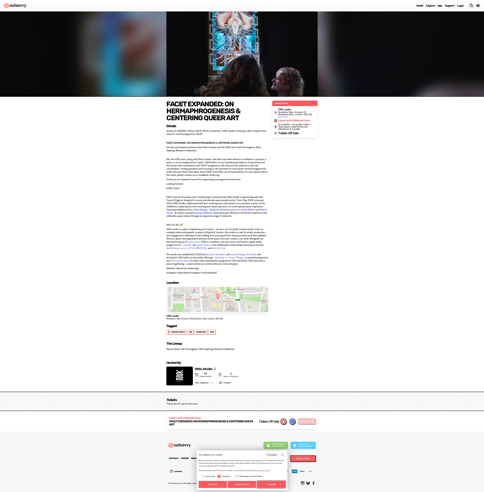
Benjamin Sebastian (216, 254)
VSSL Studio (203, 369)
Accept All (271, 484)
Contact (173, 458)
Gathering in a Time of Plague (229, 257)
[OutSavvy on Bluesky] (308, 483)
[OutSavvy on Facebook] (313, 483)
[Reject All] (282, 454)
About (194, 458)
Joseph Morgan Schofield (243, 254)
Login (460, 5)
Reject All (212, 484)
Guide (419, 5)
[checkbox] (207, 476)
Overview (273, 455)
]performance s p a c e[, (178, 248)
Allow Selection (242, 484)
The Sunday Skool (180, 260)
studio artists (193, 241)
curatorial (186, 244)
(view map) (283, 117)
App (440, 5)
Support (449, 5)
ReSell (184, 458)
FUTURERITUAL (199, 248)
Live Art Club (218, 248)
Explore (430, 5)
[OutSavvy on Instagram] (302, 483)
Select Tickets (307, 421)
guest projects (204, 244)
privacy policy (265, 470)
